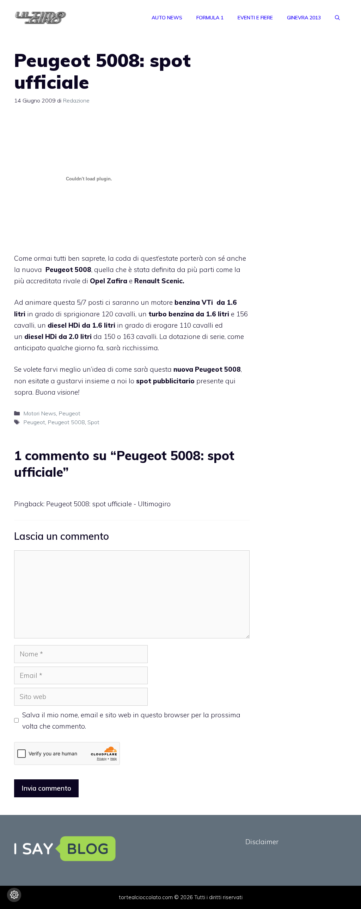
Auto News (167, 17)
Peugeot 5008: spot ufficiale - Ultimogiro (108, 504)
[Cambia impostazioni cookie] (14, 895)
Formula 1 (210, 17)
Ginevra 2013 (304, 17)
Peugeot (69, 413)
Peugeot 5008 (66, 422)
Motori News (39, 413)
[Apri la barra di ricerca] (337, 17)
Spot (93, 422)
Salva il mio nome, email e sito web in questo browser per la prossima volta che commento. (131, 720)
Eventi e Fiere (255, 17)
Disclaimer (262, 841)
